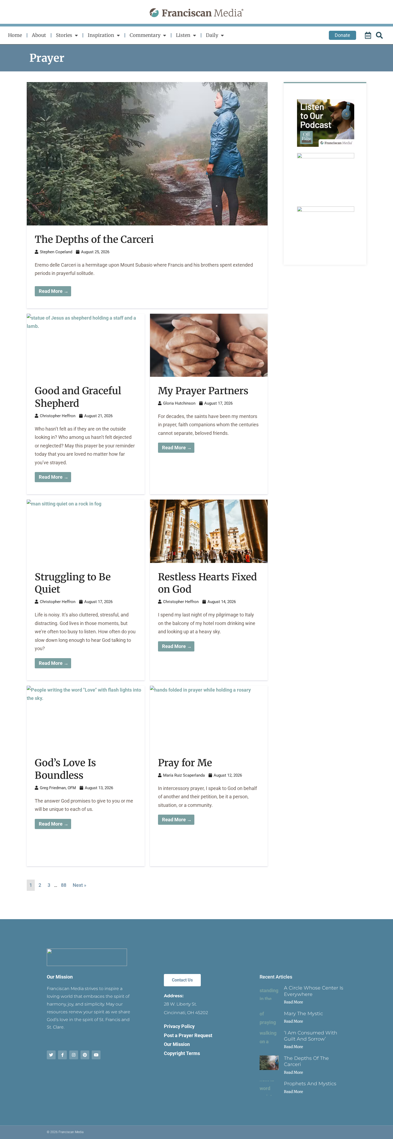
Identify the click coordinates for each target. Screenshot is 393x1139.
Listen (183, 35)
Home (15, 35)
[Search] (380, 35)
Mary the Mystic (303, 1014)
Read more (293, 1002)
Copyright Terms (182, 1053)
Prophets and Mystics (310, 1084)
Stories (64, 35)
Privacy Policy (179, 1026)
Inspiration (101, 35)
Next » (79, 885)
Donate (342, 35)
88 (63, 885)
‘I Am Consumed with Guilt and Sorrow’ (310, 1036)
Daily (212, 35)
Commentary (145, 35)
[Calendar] (369, 35)
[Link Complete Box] (147, 195)
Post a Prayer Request (188, 1035)
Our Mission (60, 977)
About (39, 35)
